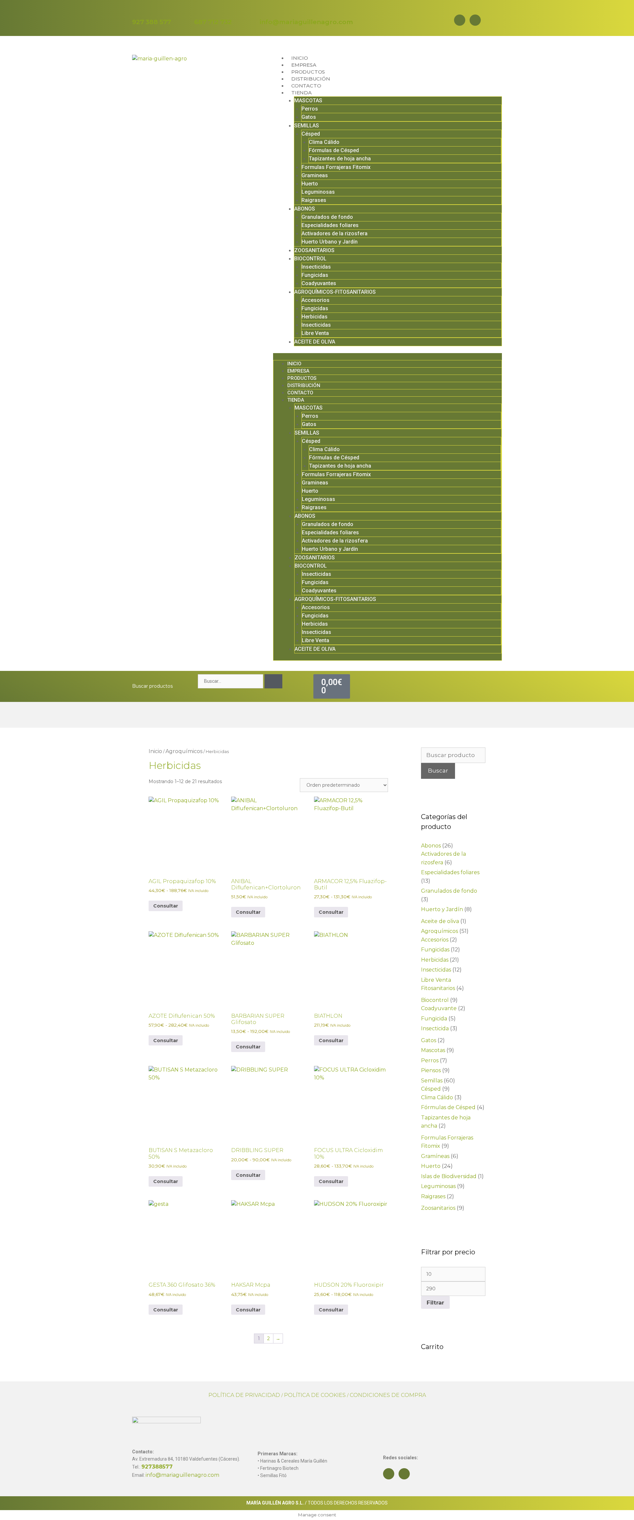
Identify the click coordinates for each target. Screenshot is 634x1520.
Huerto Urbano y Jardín (329, 242)
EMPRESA (303, 65)
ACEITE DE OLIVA (314, 342)
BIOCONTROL (310, 258)
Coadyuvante (439, 1008)
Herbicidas (314, 317)
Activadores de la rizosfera (334, 233)
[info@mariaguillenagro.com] (264, 12)
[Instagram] (475, 20)
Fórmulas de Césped (334, 150)
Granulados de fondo (327, 217)
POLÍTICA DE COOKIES (315, 1395)
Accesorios (315, 300)
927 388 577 (151, 22)
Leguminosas (318, 192)
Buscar (438, 770)
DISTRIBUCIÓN (310, 79)
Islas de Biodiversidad (448, 1176)
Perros (309, 109)
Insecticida (435, 1028)
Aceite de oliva (440, 921)
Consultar (165, 906)
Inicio (155, 751)
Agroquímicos (183, 751)
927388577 (157, 1467)
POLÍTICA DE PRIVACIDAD (244, 1395)
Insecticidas (316, 267)
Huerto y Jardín (442, 909)
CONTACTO (306, 86)
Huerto (309, 184)
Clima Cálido (324, 142)
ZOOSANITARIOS (314, 250)
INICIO (299, 58)
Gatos (308, 117)
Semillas (431, 1080)
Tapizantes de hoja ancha (340, 158)
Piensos (431, 1070)
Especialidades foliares (330, 225)
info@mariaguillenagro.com (306, 22)
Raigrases (313, 200)
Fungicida (434, 1018)
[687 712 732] (198, 12)
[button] (387, 356)
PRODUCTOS (308, 72)
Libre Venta (315, 333)
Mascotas (433, 1050)
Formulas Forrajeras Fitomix (335, 167)
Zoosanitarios (438, 1208)
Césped (310, 134)
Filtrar (435, 1302)
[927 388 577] (136, 12)
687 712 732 (213, 22)
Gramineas (314, 175)
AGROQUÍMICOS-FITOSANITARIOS (335, 292)
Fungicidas (314, 275)
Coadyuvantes (318, 283)
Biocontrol (435, 1000)
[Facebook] (459, 20)
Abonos (431, 846)
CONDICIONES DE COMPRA (388, 1395)
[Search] (273, 681)
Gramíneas (435, 1156)
